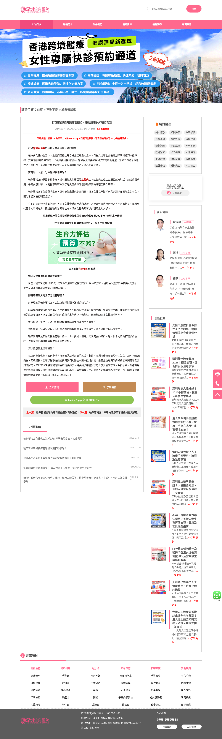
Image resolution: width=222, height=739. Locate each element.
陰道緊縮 (160, 152)
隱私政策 (118, 718)
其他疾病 (186, 668)
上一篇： (31, 412)
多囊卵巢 (125, 683)
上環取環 (160, 159)
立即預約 (191, 726)
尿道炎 (65, 697)
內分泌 (96, 668)
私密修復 (190, 132)
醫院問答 (157, 24)
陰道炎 (65, 675)
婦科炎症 (175, 165)
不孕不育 (52, 109)
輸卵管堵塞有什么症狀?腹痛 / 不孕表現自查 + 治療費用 (52, 438)
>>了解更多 (188, 268)
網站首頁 (37, 24)
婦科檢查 (175, 159)
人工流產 (190, 165)
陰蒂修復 (156, 690)
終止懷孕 (160, 132)
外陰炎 (125, 704)
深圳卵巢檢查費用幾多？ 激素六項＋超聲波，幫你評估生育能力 (57, 468)
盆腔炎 (95, 704)
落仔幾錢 (190, 139)
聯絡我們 (97, 24)
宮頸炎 (65, 683)
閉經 (95, 697)
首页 (40, 109)
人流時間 (190, 152)
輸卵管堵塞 (68, 109)
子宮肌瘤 (175, 145)
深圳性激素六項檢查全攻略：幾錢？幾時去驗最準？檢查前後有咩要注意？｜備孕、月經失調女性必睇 (75, 480)
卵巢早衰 (125, 690)
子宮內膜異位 (125, 697)
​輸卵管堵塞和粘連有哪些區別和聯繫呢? (57, 412)
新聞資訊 (186, 24)
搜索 (194, 9)
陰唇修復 (160, 165)
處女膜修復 (156, 697)
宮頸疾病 (175, 139)
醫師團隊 (127, 24)
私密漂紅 (156, 704)
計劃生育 (35, 668)
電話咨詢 (167, 726)
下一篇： (84, 412)
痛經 (95, 690)
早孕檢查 (175, 152)
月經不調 (160, 139)
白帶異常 (95, 683)
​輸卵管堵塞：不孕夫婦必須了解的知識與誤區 (113, 412)
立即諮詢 (177, 193)
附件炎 (65, 704)
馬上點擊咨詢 (103, 129)
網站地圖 (94, 727)
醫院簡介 (67, 24)
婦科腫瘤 (175, 132)
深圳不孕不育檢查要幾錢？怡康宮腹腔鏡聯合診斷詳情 (52, 458)
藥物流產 (160, 145)
